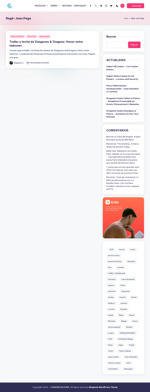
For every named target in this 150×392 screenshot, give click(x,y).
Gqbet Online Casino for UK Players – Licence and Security (122, 77)
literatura (123, 309)
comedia (120, 267)
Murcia (131, 315)
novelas (111, 333)
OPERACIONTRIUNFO (127, 333)
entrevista (112, 291)
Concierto (112, 279)
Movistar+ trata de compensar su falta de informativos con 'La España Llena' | (122, 180)
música (135, 321)
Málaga (124, 321)
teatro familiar (113, 357)
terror (128, 363)
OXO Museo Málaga (125, 339)
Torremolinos (113, 369)
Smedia (131, 345)
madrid (110, 315)
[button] (135, 5)
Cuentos (111, 285)
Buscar (111, 36)
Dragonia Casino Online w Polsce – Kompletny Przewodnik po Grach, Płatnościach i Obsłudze (123, 101)
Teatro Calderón (125, 351)
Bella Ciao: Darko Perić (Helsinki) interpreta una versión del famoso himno (121, 160)
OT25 (110, 339)
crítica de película (128, 279)
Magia (121, 315)
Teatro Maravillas (131, 357)
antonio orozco (114, 255)
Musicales (111, 321)
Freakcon (111, 303)
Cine (109, 267)
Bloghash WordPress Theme (103, 387)
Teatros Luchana (114, 363)
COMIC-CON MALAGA (116, 273)
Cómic (122, 285)
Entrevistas (125, 291)
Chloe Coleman (17, 36)
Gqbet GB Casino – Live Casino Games (122, 68)
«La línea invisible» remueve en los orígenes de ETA (122, 186)
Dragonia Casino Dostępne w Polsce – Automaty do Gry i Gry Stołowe (122, 114)
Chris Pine (31, 36)
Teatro (110, 351)
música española (114, 327)
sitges (120, 345)
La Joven (111, 309)
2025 (111, 249)
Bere (108, 136)
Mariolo (110, 144)
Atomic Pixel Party (115, 261)
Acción (122, 249)
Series (110, 345)
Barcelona (131, 261)
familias (111, 297)
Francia (134, 297)
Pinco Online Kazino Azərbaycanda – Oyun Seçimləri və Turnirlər (122, 88)
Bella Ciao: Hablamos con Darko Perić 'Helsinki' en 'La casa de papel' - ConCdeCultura (123, 154)
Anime (132, 249)
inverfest (124, 303)
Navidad (129, 327)
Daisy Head (44, 36)
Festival (122, 297)
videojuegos (128, 369)
